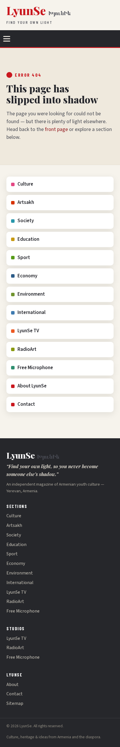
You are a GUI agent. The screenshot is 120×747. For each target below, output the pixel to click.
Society (25, 220)
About (12, 684)
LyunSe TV (28, 330)
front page (56, 129)
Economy (27, 275)
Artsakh (25, 202)
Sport (23, 257)
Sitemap (14, 703)
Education (28, 239)
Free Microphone (35, 367)
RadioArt (26, 349)
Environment (31, 294)
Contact (26, 404)
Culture (25, 184)
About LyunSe (32, 386)
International (31, 312)
